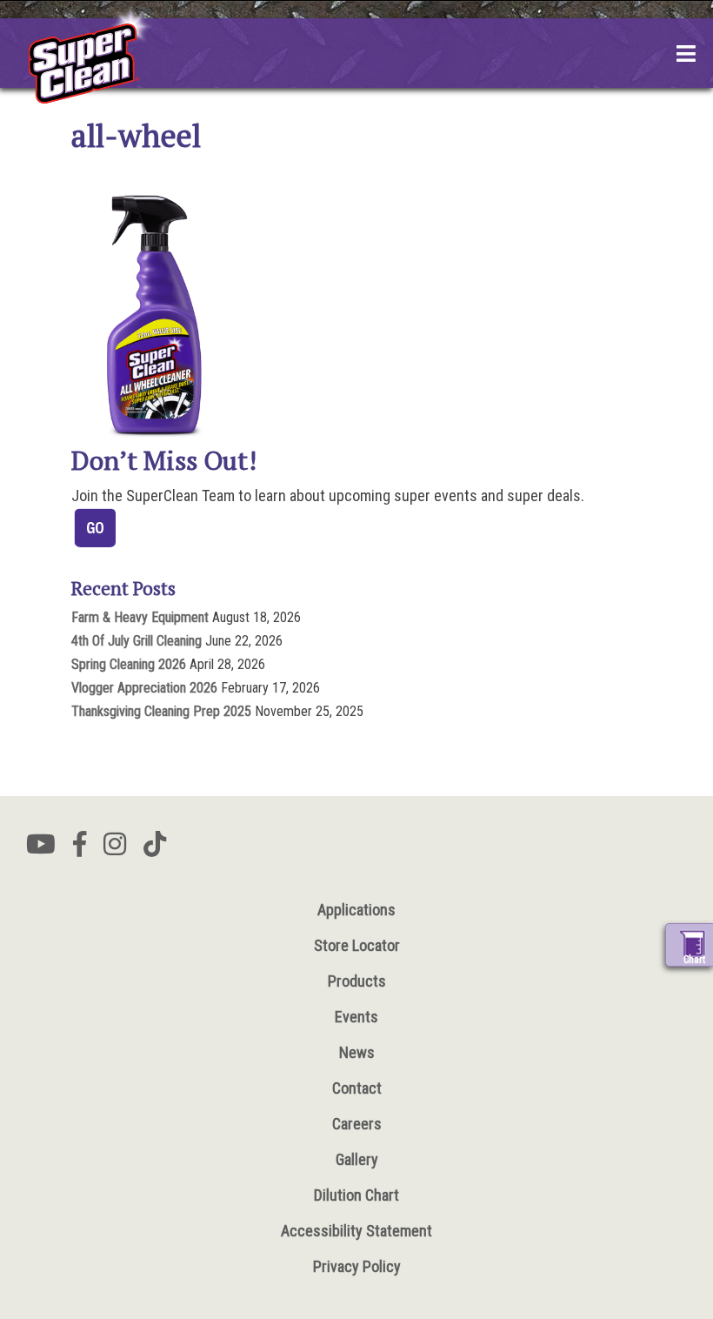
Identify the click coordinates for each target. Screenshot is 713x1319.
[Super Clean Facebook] (79, 849)
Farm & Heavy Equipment (140, 617)
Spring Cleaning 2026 (128, 664)
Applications (356, 910)
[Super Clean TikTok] (155, 849)
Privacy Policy (357, 1266)
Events (356, 1017)
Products (357, 981)
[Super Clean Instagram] (115, 849)
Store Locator (357, 945)
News (357, 1052)
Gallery (357, 1159)
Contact (357, 1088)
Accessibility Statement (356, 1231)
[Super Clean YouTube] (40, 849)
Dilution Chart (356, 1195)
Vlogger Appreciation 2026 (144, 688)
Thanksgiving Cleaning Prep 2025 (161, 711)
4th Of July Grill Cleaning (136, 641)
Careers (357, 1124)
